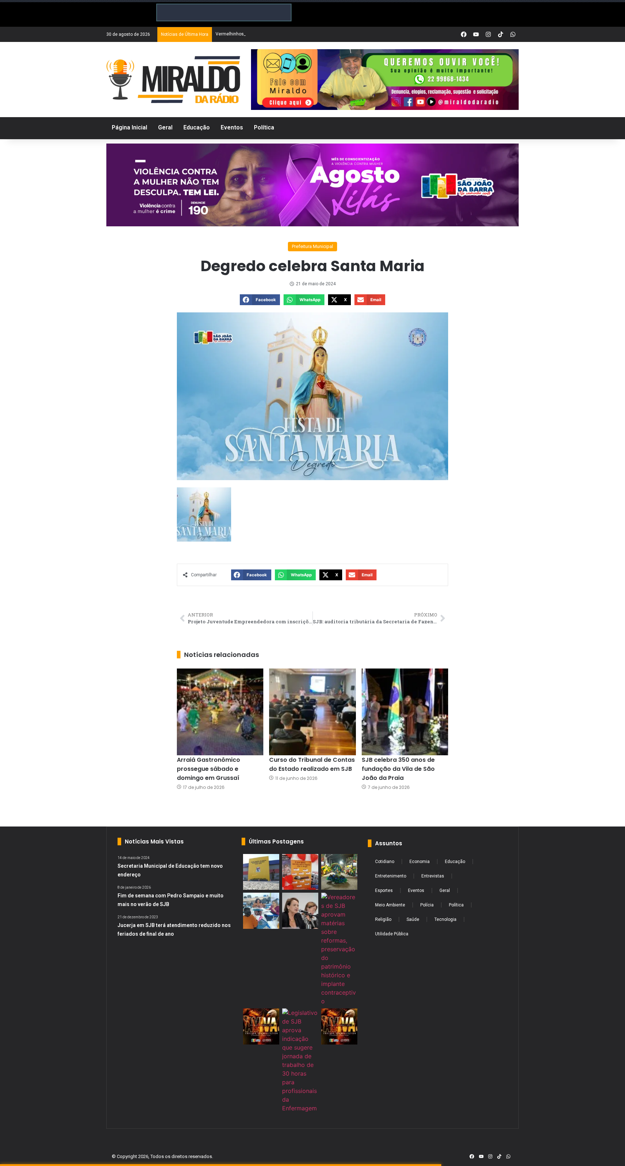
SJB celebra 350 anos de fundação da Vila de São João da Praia (398, 769)
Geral (444, 890)
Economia (419, 861)
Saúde (413, 919)
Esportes (384, 890)
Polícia (427, 904)
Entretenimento (390, 876)
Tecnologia (445, 919)
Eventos (416, 890)
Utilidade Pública (391, 933)
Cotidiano (384, 861)
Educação (455, 861)
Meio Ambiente (390, 904)
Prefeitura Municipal (312, 246)
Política (456, 904)
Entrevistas (432, 876)
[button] (260, 299)
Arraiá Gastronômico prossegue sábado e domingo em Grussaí (208, 769)
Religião (383, 919)
